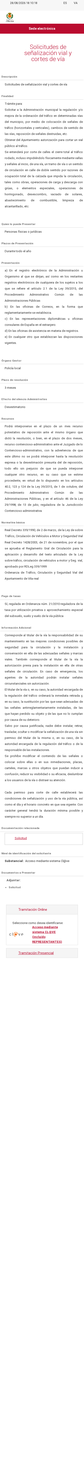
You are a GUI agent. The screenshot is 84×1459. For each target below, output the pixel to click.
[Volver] (9, 53)
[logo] (10, 17)
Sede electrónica (42, 28)
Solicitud (21, 838)
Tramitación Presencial (36, 953)
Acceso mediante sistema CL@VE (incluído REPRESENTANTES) (47, 934)
